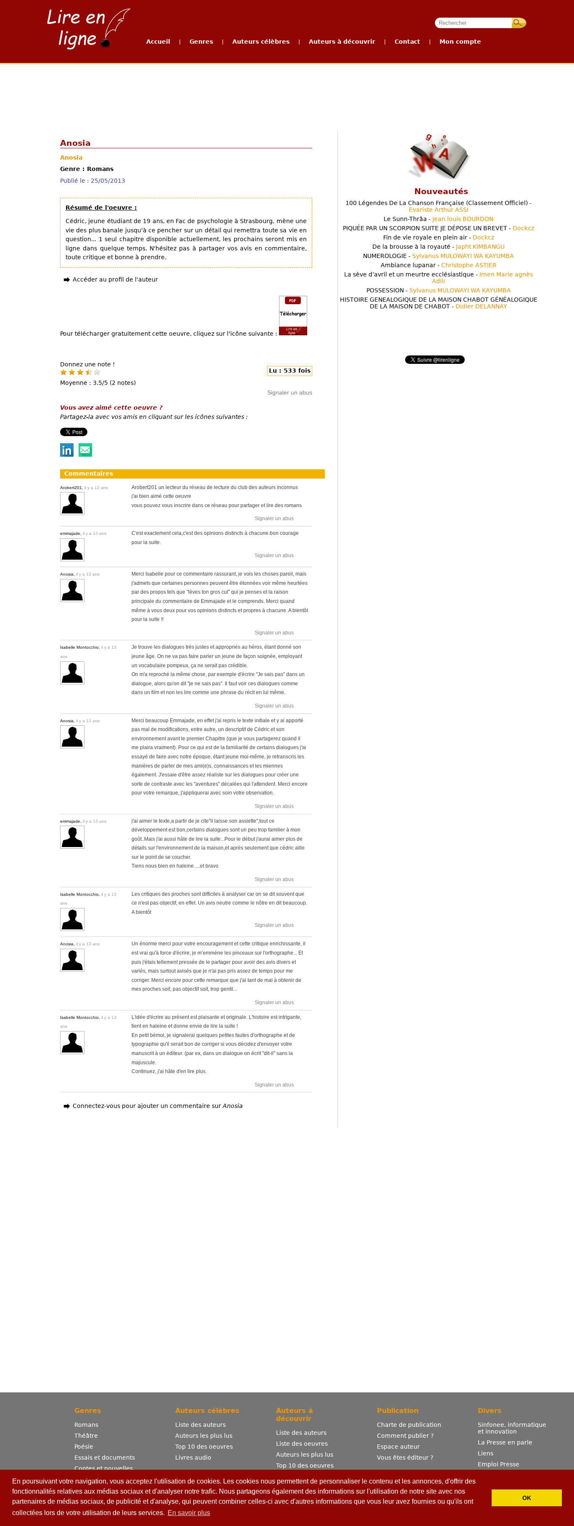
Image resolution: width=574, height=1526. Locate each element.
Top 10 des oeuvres (204, 1446)
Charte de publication (409, 1424)
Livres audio (193, 1457)
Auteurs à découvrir (342, 41)
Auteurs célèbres (261, 41)
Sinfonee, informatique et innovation (512, 1428)
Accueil (158, 41)
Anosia (71, 157)
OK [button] (526, 1497)
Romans (86, 1424)
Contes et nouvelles (103, 1468)
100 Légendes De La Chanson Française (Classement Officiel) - (438, 206)
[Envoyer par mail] (85, 454)
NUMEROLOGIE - (438, 256)
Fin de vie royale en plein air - (438, 237)
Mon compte (460, 41)
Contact (407, 41)
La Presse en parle (505, 1442)
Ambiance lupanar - (439, 265)
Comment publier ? (405, 1435)
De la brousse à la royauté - (438, 246)
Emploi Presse (498, 1464)
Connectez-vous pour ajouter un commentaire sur (158, 1105)
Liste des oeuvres (302, 1443)
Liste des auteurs (200, 1424)
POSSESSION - (438, 290)
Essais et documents (104, 1457)
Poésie (83, 1446)
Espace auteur (398, 1446)
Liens (485, 1453)
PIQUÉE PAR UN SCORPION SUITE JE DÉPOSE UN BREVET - (438, 228)
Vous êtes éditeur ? (405, 1457)
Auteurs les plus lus (203, 1435)
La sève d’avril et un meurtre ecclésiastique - (438, 277)
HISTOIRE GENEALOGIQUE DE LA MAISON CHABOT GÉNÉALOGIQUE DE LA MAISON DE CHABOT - (438, 303)
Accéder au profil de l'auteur (115, 279)
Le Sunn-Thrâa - (438, 219)
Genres (201, 41)
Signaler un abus (289, 392)
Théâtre (86, 1435)
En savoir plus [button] (189, 1512)
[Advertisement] (287, 96)
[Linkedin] (67, 454)
